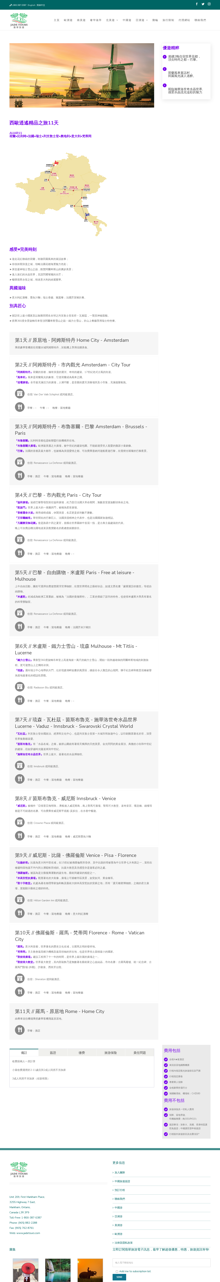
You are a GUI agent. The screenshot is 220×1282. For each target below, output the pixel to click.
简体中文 (41, 5)
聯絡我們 (120, 1199)
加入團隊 (120, 1172)
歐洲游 (118, 1234)
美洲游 (118, 1225)
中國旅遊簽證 (122, 1181)
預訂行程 (120, 1190)
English (32, 5)
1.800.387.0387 (19, 5)
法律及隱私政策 (124, 1242)
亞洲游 (118, 1216)
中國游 (118, 1207)
